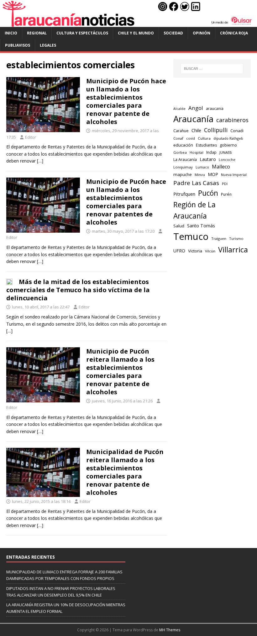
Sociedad (173, 33)
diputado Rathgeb (228, 138)
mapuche (182, 174)
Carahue (181, 130)
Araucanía (193, 119)
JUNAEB (225, 152)
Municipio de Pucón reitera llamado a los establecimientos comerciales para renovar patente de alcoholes (120, 371)
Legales (48, 45)
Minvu (200, 174)
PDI (225, 183)
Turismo (236, 238)
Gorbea (180, 152)
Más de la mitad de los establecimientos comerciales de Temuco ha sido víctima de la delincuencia (78, 289)
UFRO (179, 251)
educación (183, 145)
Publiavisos (17, 45)
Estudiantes (206, 145)
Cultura (204, 138)
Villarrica (233, 250)
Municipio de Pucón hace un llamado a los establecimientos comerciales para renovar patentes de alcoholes (126, 201)
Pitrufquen (184, 194)
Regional (37, 33)
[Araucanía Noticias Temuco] (128, 23)
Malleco (221, 166)
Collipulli (216, 130)
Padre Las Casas (196, 183)
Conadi (237, 130)
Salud (178, 226)
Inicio (11, 33)
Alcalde (179, 108)
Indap (211, 152)
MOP (213, 174)
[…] (40, 161)
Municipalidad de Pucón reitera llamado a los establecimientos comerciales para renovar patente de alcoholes (125, 472)
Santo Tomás (201, 226)
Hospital (196, 152)
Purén (226, 194)
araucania (214, 108)
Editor (30, 137)
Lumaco (202, 167)
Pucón (208, 193)
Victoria (195, 251)
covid (190, 138)
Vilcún (210, 251)
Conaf (178, 138)
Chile (196, 130)
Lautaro (208, 159)
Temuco (190, 236)
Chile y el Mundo (136, 33)
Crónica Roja (234, 33)
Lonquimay (183, 167)
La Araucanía (185, 159)
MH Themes (169, 630)
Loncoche (227, 159)
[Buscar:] (212, 68)
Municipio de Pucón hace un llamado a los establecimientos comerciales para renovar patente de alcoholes (126, 101)
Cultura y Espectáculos (82, 33)
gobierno (228, 145)
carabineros (232, 120)
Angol (195, 107)
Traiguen (218, 238)
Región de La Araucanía (194, 210)
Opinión (201, 33)
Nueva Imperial (234, 174)
